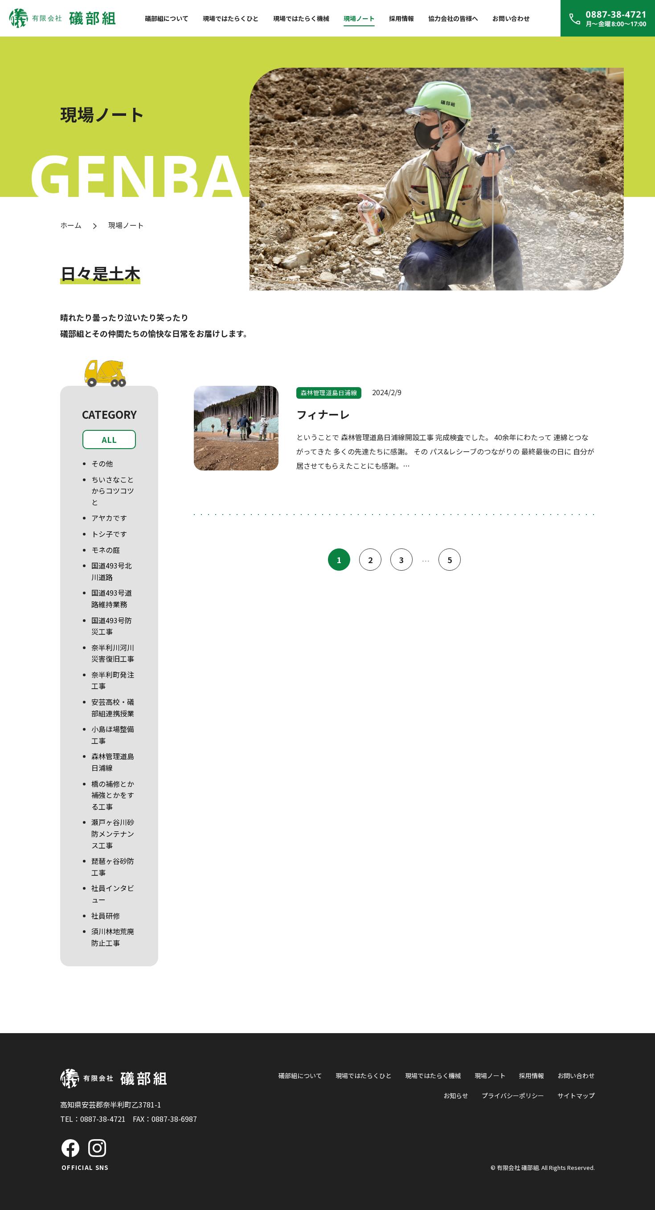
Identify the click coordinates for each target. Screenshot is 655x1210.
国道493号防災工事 (111, 626)
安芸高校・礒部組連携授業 (112, 707)
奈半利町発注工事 (112, 680)
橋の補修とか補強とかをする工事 (112, 795)
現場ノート (359, 18)
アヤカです (109, 517)
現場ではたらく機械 (301, 18)
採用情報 (401, 18)
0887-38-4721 (103, 1118)
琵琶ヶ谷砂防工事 (112, 866)
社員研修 (105, 915)
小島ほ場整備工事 (112, 735)
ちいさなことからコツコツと (112, 490)
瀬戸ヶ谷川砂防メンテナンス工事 (112, 833)
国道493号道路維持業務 (111, 598)
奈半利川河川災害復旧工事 (112, 653)
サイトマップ (576, 1095)
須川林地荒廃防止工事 (112, 937)
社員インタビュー (112, 894)
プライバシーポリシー (513, 1095)
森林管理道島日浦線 (112, 762)
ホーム (71, 225)
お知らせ (455, 1095)
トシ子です (109, 533)
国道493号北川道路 (111, 571)
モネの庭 (105, 549)
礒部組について (166, 18)
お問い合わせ (511, 18)
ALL (109, 439)
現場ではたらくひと (231, 18)
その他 (102, 463)
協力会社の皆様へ (453, 18)
